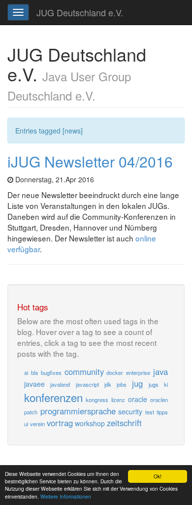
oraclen (159, 400)
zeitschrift (124, 423)
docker (114, 372)
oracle (137, 399)
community (84, 371)
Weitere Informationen (65, 496)
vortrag (60, 423)
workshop (90, 423)
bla (34, 372)
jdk (107, 384)
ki (166, 384)
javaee (34, 384)
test (149, 412)
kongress (97, 400)
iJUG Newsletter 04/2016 (90, 161)
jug (137, 383)
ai (26, 372)
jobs (122, 384)
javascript (87, 384)
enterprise (138, 372)
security (130, 411)
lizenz (118, 400)
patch (30, 412)
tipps (162, 412)
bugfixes (51, 372)
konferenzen (53, 397)
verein (37, 424)
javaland (60, 384)
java (160, 371)
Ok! (157, 476)
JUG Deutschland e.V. (79, 12)
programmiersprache (78, 411)
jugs (154, 384)
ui (26, 424)
